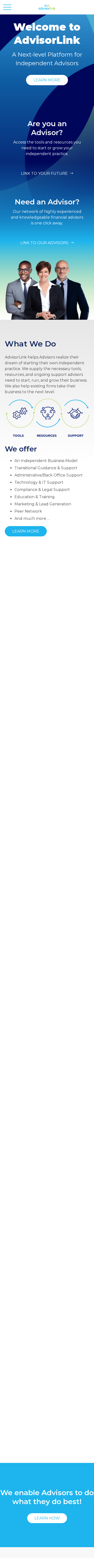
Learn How (47, 1518)
